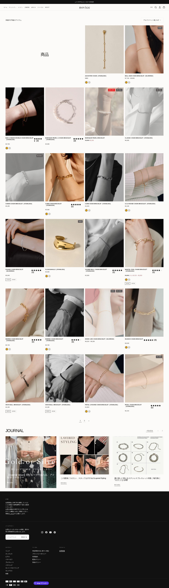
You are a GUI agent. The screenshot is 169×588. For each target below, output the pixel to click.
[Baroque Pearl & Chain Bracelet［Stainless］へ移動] (64, 111)
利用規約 (35, 556)
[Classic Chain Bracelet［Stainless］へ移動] (144, 111)
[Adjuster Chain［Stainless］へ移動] (104, 49)
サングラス (9, 570)
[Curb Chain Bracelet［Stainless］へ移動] (64, 177)
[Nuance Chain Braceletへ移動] (144, 312)
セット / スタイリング (12, 568)
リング (8, 551)
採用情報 (62, 551)
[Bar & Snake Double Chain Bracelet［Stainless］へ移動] (25, 111)
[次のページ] (88, 420)
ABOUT (47, 7)
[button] (151, 7)
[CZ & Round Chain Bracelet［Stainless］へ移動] (144, 177)
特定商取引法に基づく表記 (40, 551)
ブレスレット (10, 562)
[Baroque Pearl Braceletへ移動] (104, 111)
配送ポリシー (36, 559)
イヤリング (9, 565)
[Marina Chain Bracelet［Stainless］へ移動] (25, 312)
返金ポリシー (36, 562)
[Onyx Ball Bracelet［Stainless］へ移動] (25, 378)
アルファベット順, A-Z (151, 20)
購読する (24, 537)
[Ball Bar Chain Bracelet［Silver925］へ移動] (144, 49)
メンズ (20, 7)
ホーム (5, 7)
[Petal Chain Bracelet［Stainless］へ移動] (144, 378)
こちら (12, 513)
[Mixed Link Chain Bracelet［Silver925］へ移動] (104, 312)
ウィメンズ (12, 7)
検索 (7, 573)
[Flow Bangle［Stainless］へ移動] (64, 243)
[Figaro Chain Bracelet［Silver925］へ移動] (25, 243)
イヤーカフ (9, 559)
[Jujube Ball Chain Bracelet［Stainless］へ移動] (104, 243)
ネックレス (9, 553)
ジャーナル (40, 7)
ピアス (8, 556)
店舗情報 (27, 7)
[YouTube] (50, 532)
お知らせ (33, 7)
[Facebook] (46, 532)
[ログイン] (160, 7)
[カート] (164, 7)
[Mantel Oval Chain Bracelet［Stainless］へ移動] (144, 243)
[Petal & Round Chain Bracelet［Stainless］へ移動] (104, 378)
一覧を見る (149, 430)
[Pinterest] (54, 532)
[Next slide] (162, 431)
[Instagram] (42, 532)
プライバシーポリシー (39, 553)
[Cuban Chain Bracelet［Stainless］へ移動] (25, 177)
